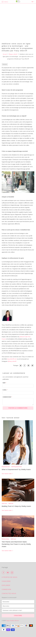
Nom (4, 382)
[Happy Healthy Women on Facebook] (4, 572)
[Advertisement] (18, 23)
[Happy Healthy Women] (18, 1)
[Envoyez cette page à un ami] (32, 365)
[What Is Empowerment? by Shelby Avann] (18, 442)
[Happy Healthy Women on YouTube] (8, 572)
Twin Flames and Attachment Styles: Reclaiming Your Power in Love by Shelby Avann (16, 544)
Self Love (4, 503)
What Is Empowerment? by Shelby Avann (16, 469)
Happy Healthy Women (12, 620)
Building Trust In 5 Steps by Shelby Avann (16, 506)
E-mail (5, 390)
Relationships (5, 539)
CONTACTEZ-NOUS (9, 593)
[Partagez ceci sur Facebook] (24, 365)
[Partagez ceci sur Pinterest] (28, 365)
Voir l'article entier (7, 473)
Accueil (5, 54)
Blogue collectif (13, 54)
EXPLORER (6, 585)
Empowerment (6, 466)
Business (5, 64)
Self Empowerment (16, 466)
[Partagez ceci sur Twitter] (20, 365)
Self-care (10, 503)
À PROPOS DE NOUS (9, 577)
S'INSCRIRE (6, 581)
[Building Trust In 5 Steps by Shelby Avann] (18, 490)
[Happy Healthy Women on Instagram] (12, 572)
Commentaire (7, 397)
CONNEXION (6, 589)
